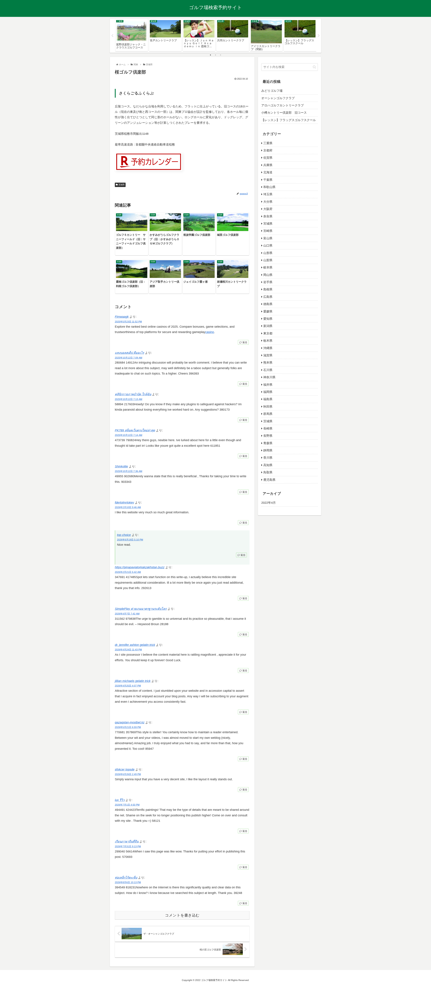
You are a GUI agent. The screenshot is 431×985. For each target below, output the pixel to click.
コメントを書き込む (182, 915)
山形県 (267, 253)
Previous (112, 35)
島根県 (267, 289)
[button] (314, 67)
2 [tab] (215, 55)
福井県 (267, 384)
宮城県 (267, 223)
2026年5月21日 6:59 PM (128, 727)
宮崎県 (267, 231)
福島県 (267, 399)
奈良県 (267, 216)
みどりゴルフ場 (272, 90)
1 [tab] (210, 55)
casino (209, 332)
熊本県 (267, 362)
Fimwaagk (122, 316)
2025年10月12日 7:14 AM (128, 435)
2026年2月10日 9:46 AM (128, 507)
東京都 (267, 333)
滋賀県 (267, 355)
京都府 (267, 150)
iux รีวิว (120, 800)
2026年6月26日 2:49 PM (128, 774)
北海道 (267, 172)
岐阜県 (267, 267)
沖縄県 (267, 348)
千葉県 (267, 179)
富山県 (267, 238)
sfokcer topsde (125, 769)
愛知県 (267, 318)
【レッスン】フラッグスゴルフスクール (288, 120)
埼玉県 (267, 194)
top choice (124, 535)
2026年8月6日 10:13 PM (128, 882)
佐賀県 (267, 157)
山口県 (267, 245)
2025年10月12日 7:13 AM (128, 399)
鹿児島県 (269, 479)
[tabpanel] (131, 35)
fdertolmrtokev (124, 502)
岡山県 (267, 275)
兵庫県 (267, 165)
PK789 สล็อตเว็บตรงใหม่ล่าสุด (135, 430)
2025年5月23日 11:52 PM (128, 321)
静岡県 (267, 450)
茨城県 (122, 184)
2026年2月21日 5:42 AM (128, 572)
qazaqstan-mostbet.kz (129, 722)
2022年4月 (268, 502)
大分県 (267, 201)
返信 (244, 342)
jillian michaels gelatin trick (133, 681)
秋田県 (267, 406)
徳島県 (267, 304)
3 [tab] (220, 55)
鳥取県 (267, 472)
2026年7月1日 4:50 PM (127, 804)
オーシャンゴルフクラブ (278, 98)
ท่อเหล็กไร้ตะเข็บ (126, 877)
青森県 (267, 443)
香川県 (267, 457)
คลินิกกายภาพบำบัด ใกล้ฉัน (133, 394)
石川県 (267, 370)
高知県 (267, 465)
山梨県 (267, 260)
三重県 (267, 143)
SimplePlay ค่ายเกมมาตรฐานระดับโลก (141, 608)
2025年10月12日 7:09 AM (128, 357)
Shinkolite (121, 466)
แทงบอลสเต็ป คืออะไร (129, 352)
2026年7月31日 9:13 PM (128, 846)
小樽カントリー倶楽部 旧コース (284, 112)
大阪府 (267, 209)
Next (318, 35)
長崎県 (267, 428)
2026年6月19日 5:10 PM (130, 539)
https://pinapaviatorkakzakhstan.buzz (139, 567)
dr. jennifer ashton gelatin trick (135, 645)
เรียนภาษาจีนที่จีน (127, 841)
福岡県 (267, 392)
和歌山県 (269, 187)
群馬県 (267, 414)
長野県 (267, 435)
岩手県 (267, 282)
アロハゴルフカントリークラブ (282, 105)
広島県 (267, 296)
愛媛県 (267, 311)
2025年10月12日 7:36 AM (128, 471)
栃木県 (267, 340)
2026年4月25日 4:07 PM (128, 685)
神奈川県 (269, 377)
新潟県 (267, 326)
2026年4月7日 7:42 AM (127, 613)
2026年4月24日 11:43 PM (128, 649)
